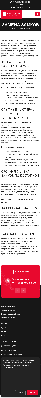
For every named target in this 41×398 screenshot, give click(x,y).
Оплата (4, 324)
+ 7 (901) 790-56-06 (21, 2)
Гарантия (5, 331)
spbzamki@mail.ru (22, 7)
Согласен (32, 393)
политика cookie (26, 363)
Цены (3, 328)
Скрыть (20, 393)
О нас (3, 335)
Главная (13, 28)
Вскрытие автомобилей (10, 314)
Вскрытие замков (8, 306)
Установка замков (8, 310)
